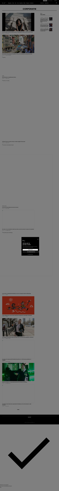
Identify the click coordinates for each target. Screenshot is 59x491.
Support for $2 (30, 249)
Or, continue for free (30, 254)
